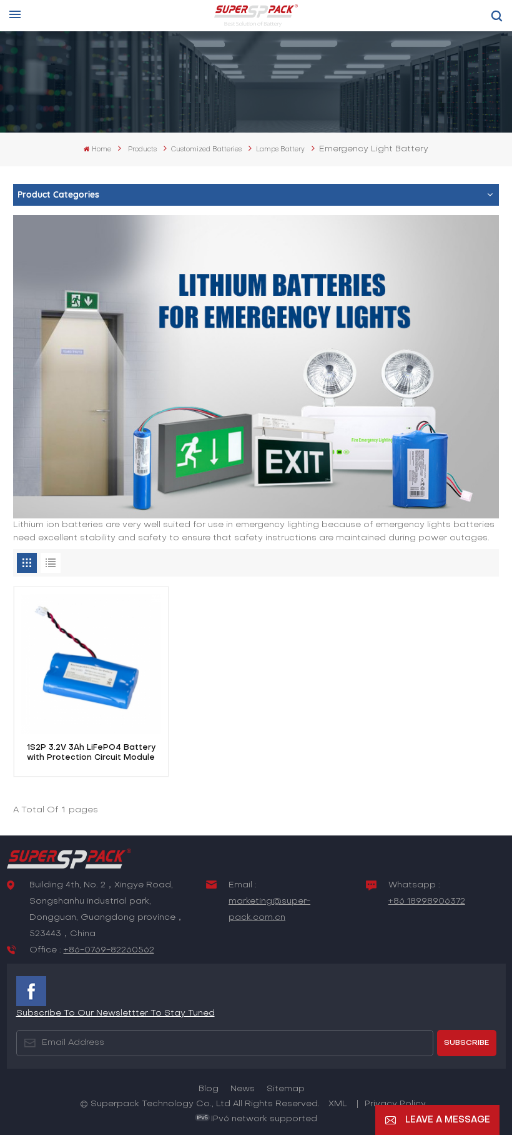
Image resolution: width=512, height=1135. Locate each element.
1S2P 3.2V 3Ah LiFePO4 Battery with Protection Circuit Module (91, 752)
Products (142, 149)
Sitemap (286, 1089)
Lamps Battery (280, 149)
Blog (209, 1089)
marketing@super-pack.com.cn (269, 909)
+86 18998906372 (426, 901)
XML (337, 1104)
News (242, 1089)
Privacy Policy (395, 1104)
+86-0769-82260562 (109, 950)
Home (101, 149)
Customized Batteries (206, 149)
